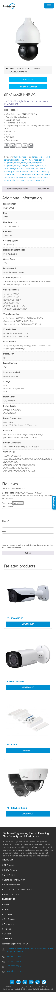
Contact (7, 934)
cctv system (26, 163)
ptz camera (16, 171)
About (6, 909)
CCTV (24, 160)
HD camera (31, 166)
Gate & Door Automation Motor (18, 889)
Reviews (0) (43, 188)
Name (5, 521)
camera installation (12, 160)
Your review (8, 506)
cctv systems (19, 166)
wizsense (39, 180)
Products (20, 69)
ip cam (40, 166)
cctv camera (32, 160)
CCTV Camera (33, 69)
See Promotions (54, 502)
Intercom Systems (12, 885)
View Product (28, 624)
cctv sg (17, 163)
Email (5, 531)
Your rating (7, 503)
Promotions (9, 924)
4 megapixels (37, 157)
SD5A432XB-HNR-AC (31, 171)
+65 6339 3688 (14, 966)
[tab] (17, 189)
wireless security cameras (23, 180)
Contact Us (28, 79)
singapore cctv (33, 177)
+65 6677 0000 (14, 956)
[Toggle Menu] (49, 6)
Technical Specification (17, 188)
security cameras (18, 177)
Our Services (9, 919)
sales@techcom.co (15, 971)
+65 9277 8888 (14, 961)
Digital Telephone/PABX (14, 880)
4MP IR (47, 157)
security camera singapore (23, 174)
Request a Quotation (28, 87)
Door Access (9, 875)
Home (11, 69)
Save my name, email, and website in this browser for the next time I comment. (27, 546)
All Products (9, 865)
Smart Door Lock (11, 894)
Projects (7, 929)
